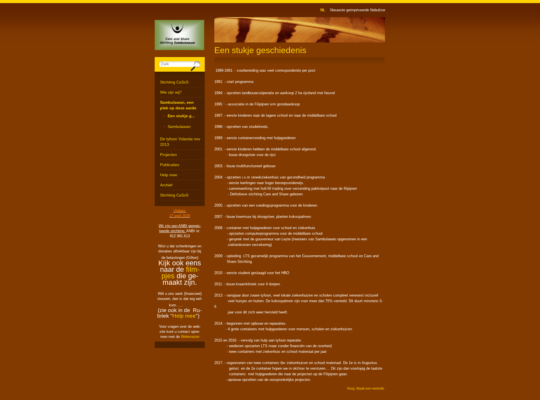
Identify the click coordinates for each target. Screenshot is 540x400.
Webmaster (190, 337)
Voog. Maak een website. (366, 388)
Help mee (168, 175)
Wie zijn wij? (171, 92)
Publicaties (169, 164)
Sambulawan (179, 126)
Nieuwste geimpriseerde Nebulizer (357, 10)
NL (322, 10)
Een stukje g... (181, 116)
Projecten (168, 154)
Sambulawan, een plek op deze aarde (178, 105)
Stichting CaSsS (174, 82)
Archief (166, 185)
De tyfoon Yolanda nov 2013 (180, 142)
